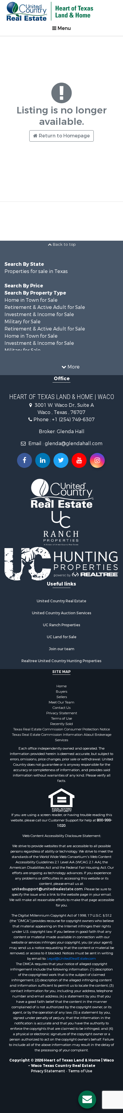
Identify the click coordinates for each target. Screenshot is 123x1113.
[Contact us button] (87, 1100)
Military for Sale (22, 322)
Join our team (61, 649)
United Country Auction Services (61, 613)
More (73, 367)
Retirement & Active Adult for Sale (44, 307)
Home (61, 686)
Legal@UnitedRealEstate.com (71, 958)
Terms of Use (61, 718)
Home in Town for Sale (31, 300)
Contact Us (61, 707)
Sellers (61, 697)
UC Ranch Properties (61, 625)
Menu (63, 28)
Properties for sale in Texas (36, 271)
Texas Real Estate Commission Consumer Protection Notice (61, 729)
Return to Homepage (64, 136)
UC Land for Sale (61, 637)
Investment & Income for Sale (39, 314)
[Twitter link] (60, 460)
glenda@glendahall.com (73, 443)
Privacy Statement (61, 713)
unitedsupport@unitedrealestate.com (47, 889)
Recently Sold (61, 723)
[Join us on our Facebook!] (24, 460)
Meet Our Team (61, 702)
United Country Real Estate (61, 601)
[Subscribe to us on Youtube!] (79, 460)
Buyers (61, 691)
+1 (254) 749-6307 (73, 419)
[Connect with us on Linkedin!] (42, 460)
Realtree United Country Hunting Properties (61, 661)
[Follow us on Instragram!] (97, 460)
